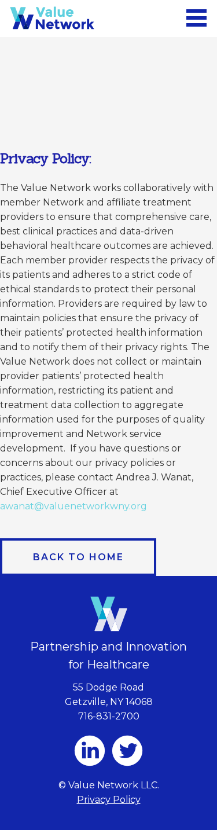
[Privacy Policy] (52, 15)
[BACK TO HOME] (78, 552)
